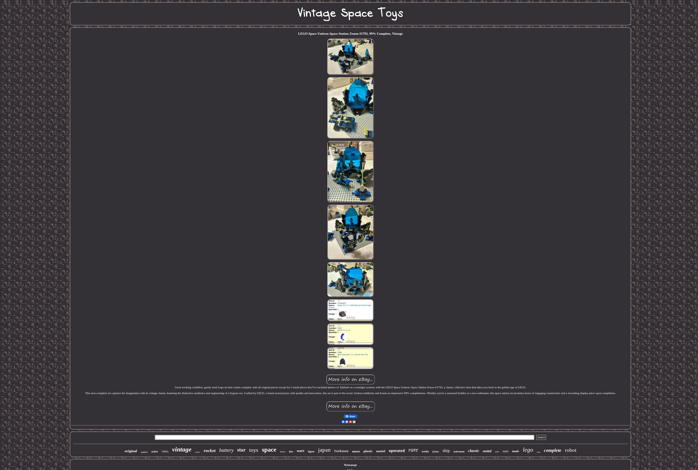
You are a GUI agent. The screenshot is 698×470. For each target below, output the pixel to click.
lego (528, 449)
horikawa (341, 451)
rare (413, 449)
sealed (487, 451)
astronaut (459, 451)
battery (226, 450)
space (269, 449)
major (197, 452)
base (538, 452)
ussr (497, 451)
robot (570, 450)
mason (356, 451)
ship (446, 450)
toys (253, 450)
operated (397, 450)
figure (311, 451)
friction (435, 451)
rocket (210, 450)
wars (300, 451)
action (154, 451)
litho (291, 451)
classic (473, 450)
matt (505, 451)
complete (552, 450)
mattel (380, 451)
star (241, 449)
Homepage (350, 464)
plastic (368, 451)
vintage (182, 449)
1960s (165, 451)
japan (324, 450)
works (425, 451)
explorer (144, 452)
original (131, 451)
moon (282, 451)
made (515, 451)
